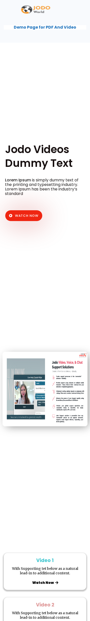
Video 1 (45, 560)
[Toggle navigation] (79, 9)
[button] (23, 215)
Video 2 (45, 604)
